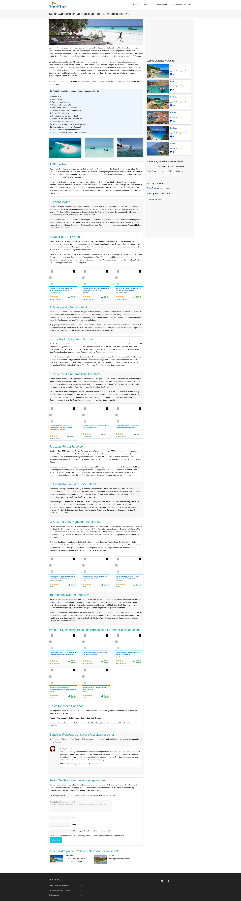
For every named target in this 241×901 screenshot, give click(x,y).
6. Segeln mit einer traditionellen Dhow (65, 110)
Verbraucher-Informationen (59, 890)
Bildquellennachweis (154, 199)
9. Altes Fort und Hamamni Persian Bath (66, 119)
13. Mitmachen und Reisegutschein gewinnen (68, 132)
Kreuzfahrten (162, 5)
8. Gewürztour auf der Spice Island (64, 116)
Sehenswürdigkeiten (178, 5)
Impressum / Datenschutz (59, 886)
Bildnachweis (54, 895)
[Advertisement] (169, 38)
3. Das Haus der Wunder (60, 102)
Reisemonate (148, 5)
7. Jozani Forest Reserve (60, 113)
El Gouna (113, 856)
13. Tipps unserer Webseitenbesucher (65, 130)
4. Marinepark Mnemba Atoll (61, 105)
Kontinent (136, 5)
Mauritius (69, 856)
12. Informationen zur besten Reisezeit (65, 127)
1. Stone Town (55, 97)
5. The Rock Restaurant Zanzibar (63, 108)
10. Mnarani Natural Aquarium (62, 121)
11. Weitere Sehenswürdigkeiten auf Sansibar (68, 124)
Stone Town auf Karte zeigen (158, 188)
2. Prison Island (56, 99)
